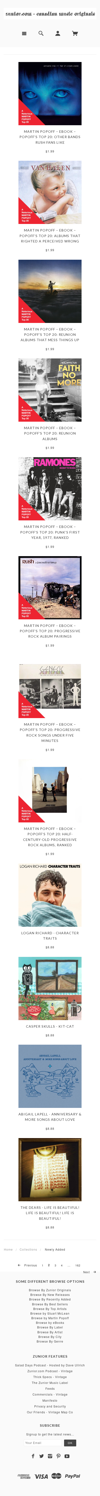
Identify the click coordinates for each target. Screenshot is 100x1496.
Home (8, 1249)
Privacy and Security (50, 1406)
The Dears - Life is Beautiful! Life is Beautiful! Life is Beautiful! (50, 1212)
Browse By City (50, 1337)
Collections (28, 1249)
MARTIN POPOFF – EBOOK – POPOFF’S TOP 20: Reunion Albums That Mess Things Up (50, 334)
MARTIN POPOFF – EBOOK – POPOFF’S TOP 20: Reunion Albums (50, 433)
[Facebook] (33, 1456)
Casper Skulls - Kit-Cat (50, 1026)
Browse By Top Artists (50, 1309)
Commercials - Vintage (50, 1394)
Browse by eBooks (50, 1322)
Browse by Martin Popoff (50, 1318)
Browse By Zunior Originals (50, 1290)
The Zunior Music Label (50, 1382)
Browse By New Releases (50, 1294)
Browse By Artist (50, 1332)
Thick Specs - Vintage (50, 1377)
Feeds (50, 1388)
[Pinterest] (58, 1456)
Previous (30, 1265)
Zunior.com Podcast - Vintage (50, 1371)
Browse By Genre (50, 1341)
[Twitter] (41, 1456)
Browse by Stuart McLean (50, 1313)
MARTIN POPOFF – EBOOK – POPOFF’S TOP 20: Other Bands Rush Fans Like (50, 136)
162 (77, 1265)
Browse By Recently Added (50, 1299)
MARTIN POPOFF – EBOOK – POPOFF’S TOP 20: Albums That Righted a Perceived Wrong (50, 235)
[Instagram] (50, 1456)
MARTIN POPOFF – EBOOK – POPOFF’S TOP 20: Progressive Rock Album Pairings (50, 631)
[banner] (50, 13)
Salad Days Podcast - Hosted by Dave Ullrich (50, 1365)
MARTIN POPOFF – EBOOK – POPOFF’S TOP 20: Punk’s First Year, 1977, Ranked (50, 532)
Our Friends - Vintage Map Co (50, 1412)
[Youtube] (67, 1456)
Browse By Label (50, 1327)
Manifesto (50, 1400)
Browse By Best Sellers (50, 1304)
